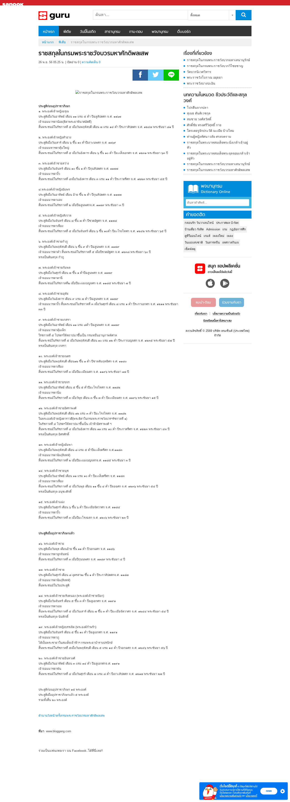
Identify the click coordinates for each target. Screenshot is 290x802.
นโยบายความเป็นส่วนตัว (231, 796)
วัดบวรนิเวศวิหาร (199, 72)
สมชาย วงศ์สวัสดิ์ (199, 119)
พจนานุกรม (160, 32)
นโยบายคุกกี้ (251, 796)
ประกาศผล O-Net (227, 222)
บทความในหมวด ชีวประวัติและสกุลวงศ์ (215, 98)
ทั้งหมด (195, 15)
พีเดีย (67, 32)
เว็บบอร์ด (184, 32)
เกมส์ (207, 236)
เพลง (230, 236)
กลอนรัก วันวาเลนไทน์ (199, 222)
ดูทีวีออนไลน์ (193, 236)
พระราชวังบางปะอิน (201, 83)
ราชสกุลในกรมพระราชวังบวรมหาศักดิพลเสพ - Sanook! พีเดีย (62, 16)
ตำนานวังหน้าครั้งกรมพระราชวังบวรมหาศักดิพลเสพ (72, 715)
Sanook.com (13, 3)
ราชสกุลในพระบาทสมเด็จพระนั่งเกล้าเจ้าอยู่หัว (217, 145)
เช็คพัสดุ (190, 249)
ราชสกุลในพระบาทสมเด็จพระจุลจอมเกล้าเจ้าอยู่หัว (218, 156)
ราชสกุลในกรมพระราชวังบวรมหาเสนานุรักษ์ (218, 60)
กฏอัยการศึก (238, 229)
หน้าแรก (48, 32)
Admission (213, 229)
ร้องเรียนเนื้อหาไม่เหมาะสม (217, 321)
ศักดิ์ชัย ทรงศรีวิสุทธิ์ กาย (204, 125)
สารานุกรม (112, 32)
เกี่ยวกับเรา (201, 314)
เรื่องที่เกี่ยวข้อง (198, 54)
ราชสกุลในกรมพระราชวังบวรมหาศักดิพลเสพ (218, 170)
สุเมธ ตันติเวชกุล (198, 113)
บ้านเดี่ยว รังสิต (194, 229)
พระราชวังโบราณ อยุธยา (204, 77)
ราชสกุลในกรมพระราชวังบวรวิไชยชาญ (215, 66)
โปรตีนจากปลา (197, 107)
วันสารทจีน (212, 242)
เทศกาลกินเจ (230, 242)
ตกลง (269, 791)
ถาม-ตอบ (136, 32)
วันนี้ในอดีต (88, 32)
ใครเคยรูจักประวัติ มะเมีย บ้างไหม (210, 130)
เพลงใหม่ (218, 236)
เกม (224, 229)
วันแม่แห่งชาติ (194, 242)
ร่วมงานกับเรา (231, 302)
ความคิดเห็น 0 (91, 62)
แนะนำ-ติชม (203, 302)
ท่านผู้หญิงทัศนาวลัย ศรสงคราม (209, 136)
